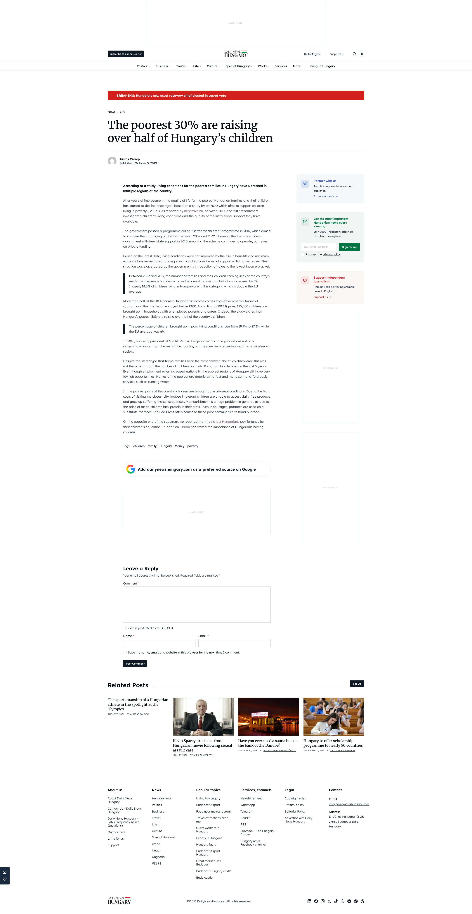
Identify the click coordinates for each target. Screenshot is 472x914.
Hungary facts (206, 844)
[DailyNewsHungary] (236, 54)
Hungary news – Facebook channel (253, 842)
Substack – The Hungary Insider (257, 832)
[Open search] (354, 54)
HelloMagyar (312, 54)
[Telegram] (349, 901)
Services (281, 66)
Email (203, 636)
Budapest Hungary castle (213, 871)
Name (128, 636)
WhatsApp (247, 805)
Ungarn (157, 850)
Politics (142, 66)
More (296, 66)
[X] (329, 901)
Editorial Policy (295, 811)
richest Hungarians (225, 421)
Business (161, 66)
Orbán (185, 427)
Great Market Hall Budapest (208, 862)
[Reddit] (356, 901)
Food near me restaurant (213, 811)
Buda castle (204, 877)
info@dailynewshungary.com (349, 804)
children (139, 446)
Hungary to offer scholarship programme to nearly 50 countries (333, 743)
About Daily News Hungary (120, 800)
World (262, 66)
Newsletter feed (251, 798)
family (152, 446)
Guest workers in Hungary (207, 829)
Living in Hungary (321, 66)
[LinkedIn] (309, 901)
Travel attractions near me (212, 819)
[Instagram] (322, 901)
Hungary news (162, 798)
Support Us (336, 54)
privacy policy (331, 254)
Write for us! (116, 838)
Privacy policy (294, 805)
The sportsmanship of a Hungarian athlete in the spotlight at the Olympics (138, 704)
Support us (321, 297)
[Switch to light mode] (361, 53)
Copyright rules (295, 798)
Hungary (165, 446)
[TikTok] (336, 901)
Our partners (116, 832)
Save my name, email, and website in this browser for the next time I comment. (184, 652)
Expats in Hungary (209, 838)
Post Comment (135, 663)
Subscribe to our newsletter (126, 53)
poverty (192, 446)
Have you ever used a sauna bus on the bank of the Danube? (268, 743)
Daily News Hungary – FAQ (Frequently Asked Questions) (124, 822)
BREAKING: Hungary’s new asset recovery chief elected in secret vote (171, 95)
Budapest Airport (208, 805)
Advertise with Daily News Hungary (298, 819)
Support (113, 845)
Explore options (324, 196)
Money (179, 446)
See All (357, 683)
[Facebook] (316, 901)
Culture (212, 66)
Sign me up (349, 247)
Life (196, 66)
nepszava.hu (193, 211)
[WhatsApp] (342, 901)
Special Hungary (237, 66)
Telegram (246, 811)
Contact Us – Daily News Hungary (125, 810)
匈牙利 (156, 863)
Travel (180, 66)
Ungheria (158, 857)
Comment (131, 583)
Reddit (245, 818)
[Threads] (362, 901)
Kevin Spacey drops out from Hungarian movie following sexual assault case (202, 745)
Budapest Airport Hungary (208, 852)
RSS (243, 824)
